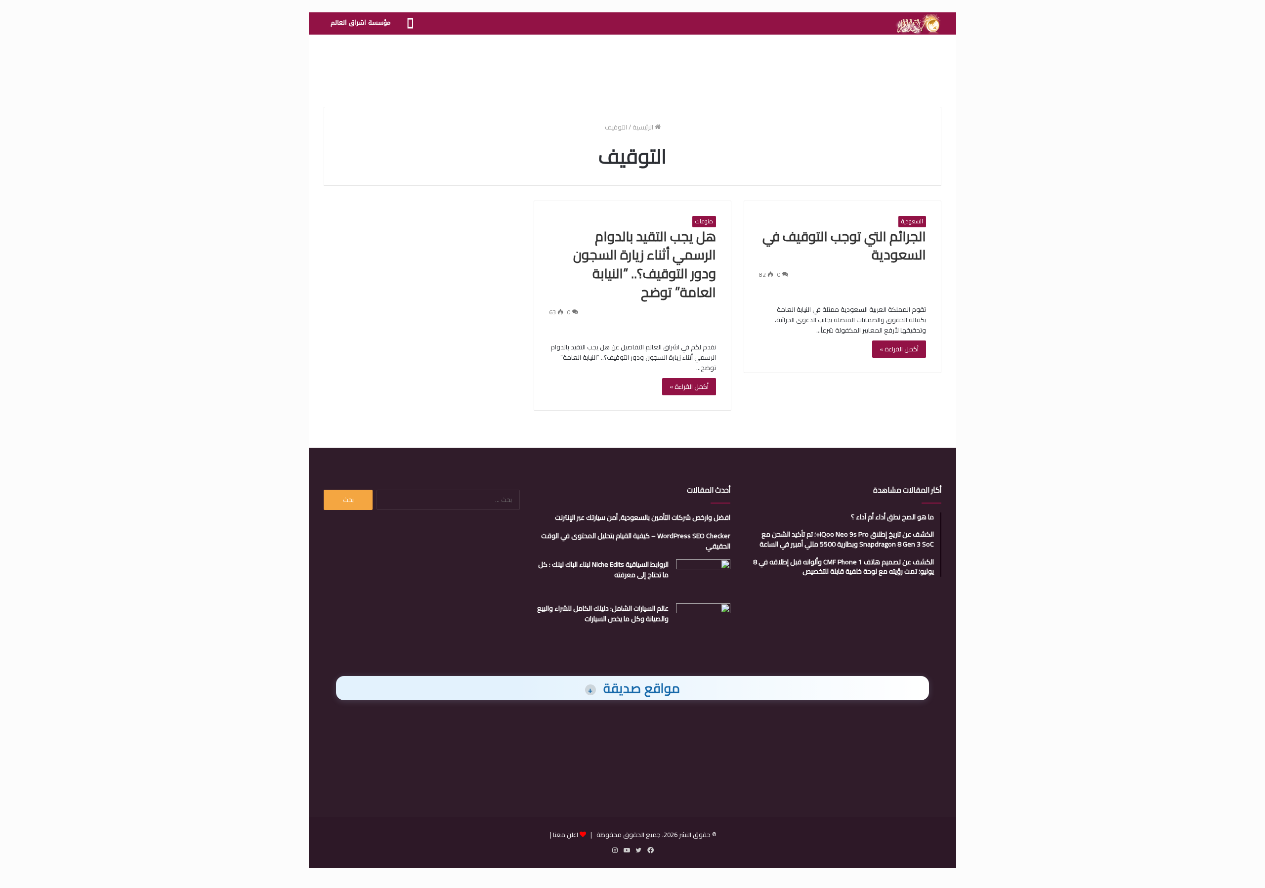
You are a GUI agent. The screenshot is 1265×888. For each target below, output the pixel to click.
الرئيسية (643, 127)
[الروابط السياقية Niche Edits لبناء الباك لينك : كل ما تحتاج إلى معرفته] (703, 577)
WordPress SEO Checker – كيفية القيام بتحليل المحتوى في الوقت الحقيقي (635, 540)
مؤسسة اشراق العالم (360, 22)
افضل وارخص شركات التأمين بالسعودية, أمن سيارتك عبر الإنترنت (642, 517)
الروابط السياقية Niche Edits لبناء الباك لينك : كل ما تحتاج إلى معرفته (603, 569)
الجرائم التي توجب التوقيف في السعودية (844, 245)
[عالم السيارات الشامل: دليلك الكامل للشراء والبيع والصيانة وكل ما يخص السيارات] (703, 621)
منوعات (704, 221)
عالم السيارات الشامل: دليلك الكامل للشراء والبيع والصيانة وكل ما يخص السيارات (603, 613)
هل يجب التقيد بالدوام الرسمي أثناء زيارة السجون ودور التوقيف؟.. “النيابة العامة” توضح (644, 264)
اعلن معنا (565, 835)
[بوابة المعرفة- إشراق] (917, 24)
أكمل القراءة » (899, 349)
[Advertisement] (632, 66)
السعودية (912, 221)
